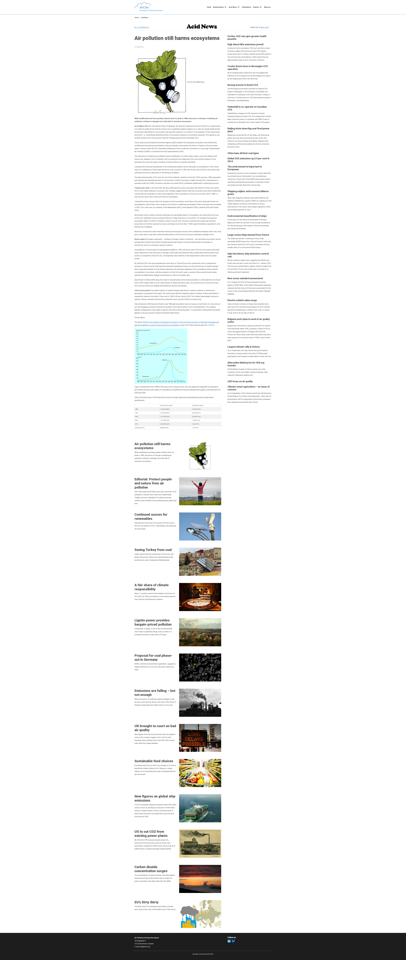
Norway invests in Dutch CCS (243, 85)
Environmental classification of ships (247, 216)
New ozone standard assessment (245, 278)
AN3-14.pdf (265, 27)
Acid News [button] (233, 7)
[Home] (148, 5)
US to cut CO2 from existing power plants (151, 834)
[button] (226, 7)
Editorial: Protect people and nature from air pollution (153, 483)
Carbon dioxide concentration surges (150, 869)
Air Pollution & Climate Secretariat (151, 10)
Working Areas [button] (218, 7)
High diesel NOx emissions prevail (245, 44)
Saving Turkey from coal (153, 550)
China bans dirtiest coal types (243, 153)
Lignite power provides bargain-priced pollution (153, 622)
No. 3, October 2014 (141, 27)
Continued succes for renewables (150, 516)
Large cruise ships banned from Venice (248, 235)
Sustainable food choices (153, 761)
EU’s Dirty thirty (146, 902)
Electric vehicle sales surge (242, 300)
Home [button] (209, 7)
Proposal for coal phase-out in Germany (153, 658)
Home (137, 17)
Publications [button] (246, 7)
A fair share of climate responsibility (151, 587)
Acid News (144, 17)
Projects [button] (256, 7)
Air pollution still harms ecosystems (152, 446)
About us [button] (267, 7)
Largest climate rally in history (244, 346)
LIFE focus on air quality (240, 381)
